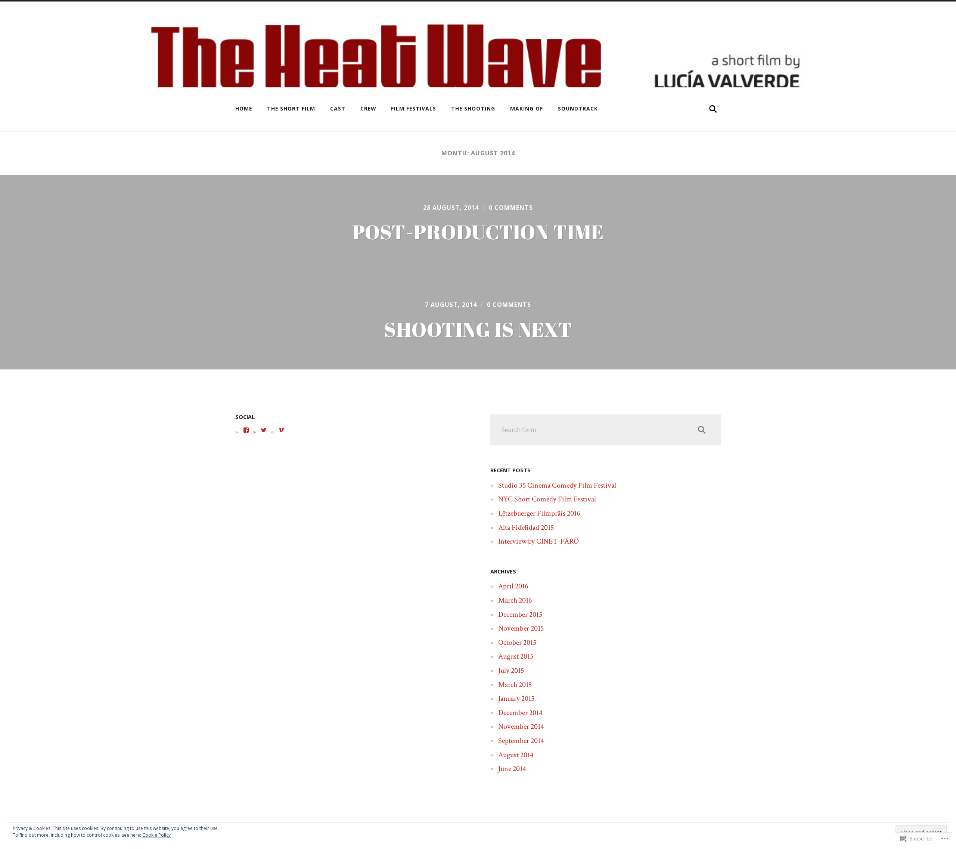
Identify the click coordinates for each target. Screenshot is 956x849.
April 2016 (513, 586)
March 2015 (515, 685)
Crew (368, 108)
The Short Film (291, 108)
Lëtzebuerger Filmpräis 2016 (539, 513)
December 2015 (520, 614)
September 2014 (521, 741)
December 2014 (520, 713)
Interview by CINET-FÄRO (538, 541)
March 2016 (515, 600)
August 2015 (515, 656)
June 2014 (512, 769)
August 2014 (515, 755)
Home (243, 108)
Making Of (526, 108)
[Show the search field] (713, 109)
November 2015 (521, 628)
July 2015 (511, 670)
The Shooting (473, 108)
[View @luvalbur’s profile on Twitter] (264, 430)
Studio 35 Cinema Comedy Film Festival (557, 485)
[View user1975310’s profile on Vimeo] (281, 430)
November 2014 (521, 726)
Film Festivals (413, 108)
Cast (337, 108)
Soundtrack (578, 108)
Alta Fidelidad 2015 (526, 527)
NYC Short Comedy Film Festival (547, 499)
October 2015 (517, 642)
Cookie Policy (156, 835)
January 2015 (516, 698)
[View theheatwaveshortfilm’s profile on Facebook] (246, 430)
